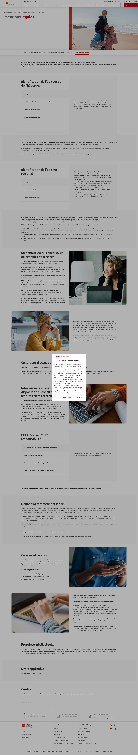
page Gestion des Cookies (61, 391)
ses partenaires (69, 364)
